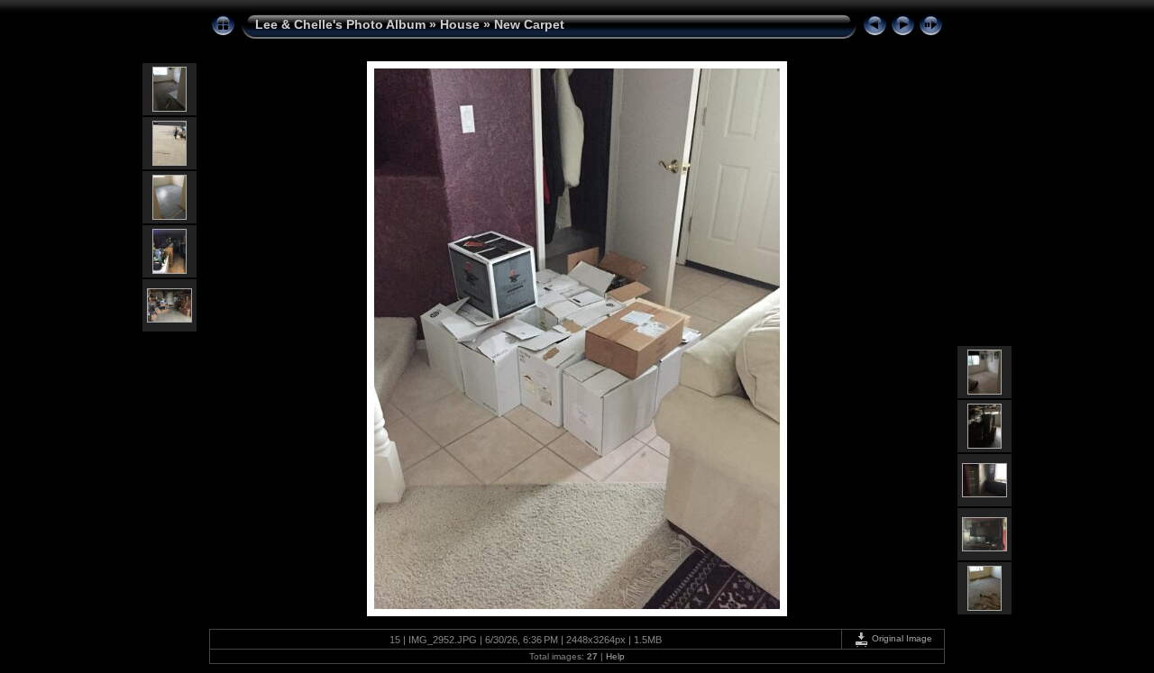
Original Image (900, 638)
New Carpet (529, 24)
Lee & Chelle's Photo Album (340, 24)
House (460, 24)
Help (615, 656)
